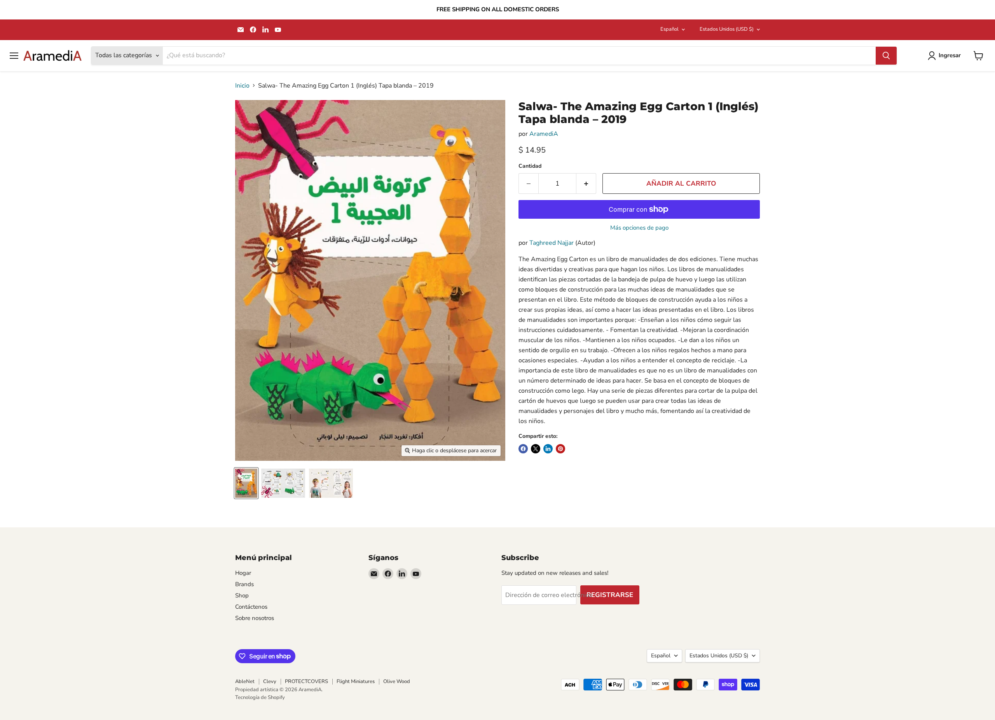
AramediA (543, 134)
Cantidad (529, 166)
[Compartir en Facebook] (523, 448)
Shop (242, 595)
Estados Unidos (727, 29)
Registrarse (610, 594)
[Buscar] (886, 56)
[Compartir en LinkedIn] (548, 448)
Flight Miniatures (356, 681)
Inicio (242, 85)
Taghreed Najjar (551, 243)
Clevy (269, 681)
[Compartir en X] (535, 448)
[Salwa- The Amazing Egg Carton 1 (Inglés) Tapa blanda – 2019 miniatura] (246, 483)
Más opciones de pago (639, 228)
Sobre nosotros (254, 618)
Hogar (243, 573)
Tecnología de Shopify (260, 697)
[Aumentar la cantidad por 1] (586, 183)
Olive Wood (396, 681)
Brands (244, 584)
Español (669, 29)
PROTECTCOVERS (306, 681)
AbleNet (245, 681)
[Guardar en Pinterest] (560, 448)
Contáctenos (251, 607)
